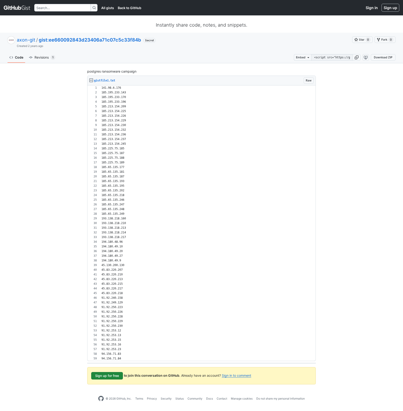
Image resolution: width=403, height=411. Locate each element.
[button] (357, 57)
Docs (209, 398)
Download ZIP (383, 57)
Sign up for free (107, 376)
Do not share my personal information (280, 398)
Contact (222, 398)
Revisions (44, 57)
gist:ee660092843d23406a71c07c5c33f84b (90, 40)
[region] (201, 223)
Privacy (152, 398)
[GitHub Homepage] (101, 399)
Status (179, 398)
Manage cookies (242, 398)
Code (19, 57)
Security (166, 398)
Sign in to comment (236, 375)
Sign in (372, 7)
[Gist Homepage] (17, 8)
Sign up (390, 7)
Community (195, 398)
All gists (107, 8)
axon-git (26, 40)
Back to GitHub (129, 8)
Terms (139, 398)
